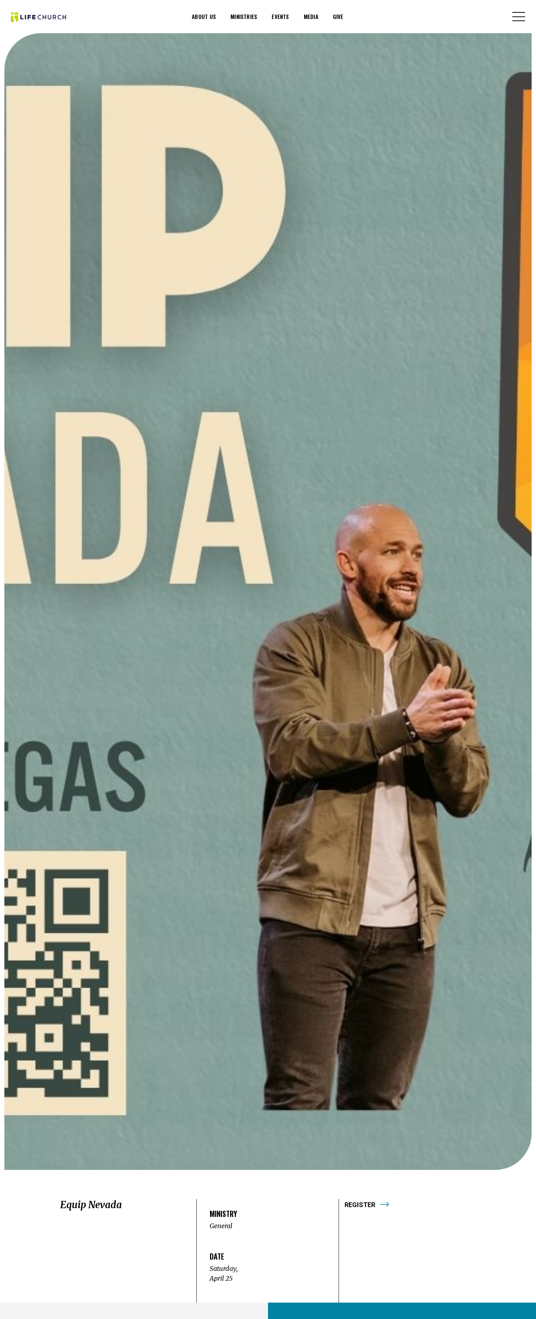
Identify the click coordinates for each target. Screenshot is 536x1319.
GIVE (338, 16)
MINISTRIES (243, 16)
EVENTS (280, 16)
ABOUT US (204, 16)
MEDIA (311, 16)
